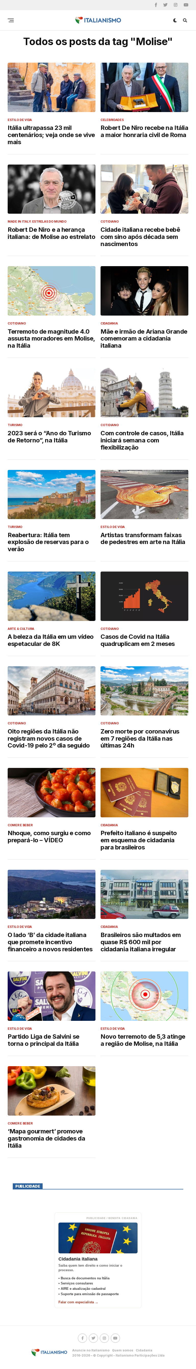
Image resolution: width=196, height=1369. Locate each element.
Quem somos (122, 1350)
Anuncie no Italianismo (90, 1350)
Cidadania (144, 1350)
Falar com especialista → (78, 1302)
